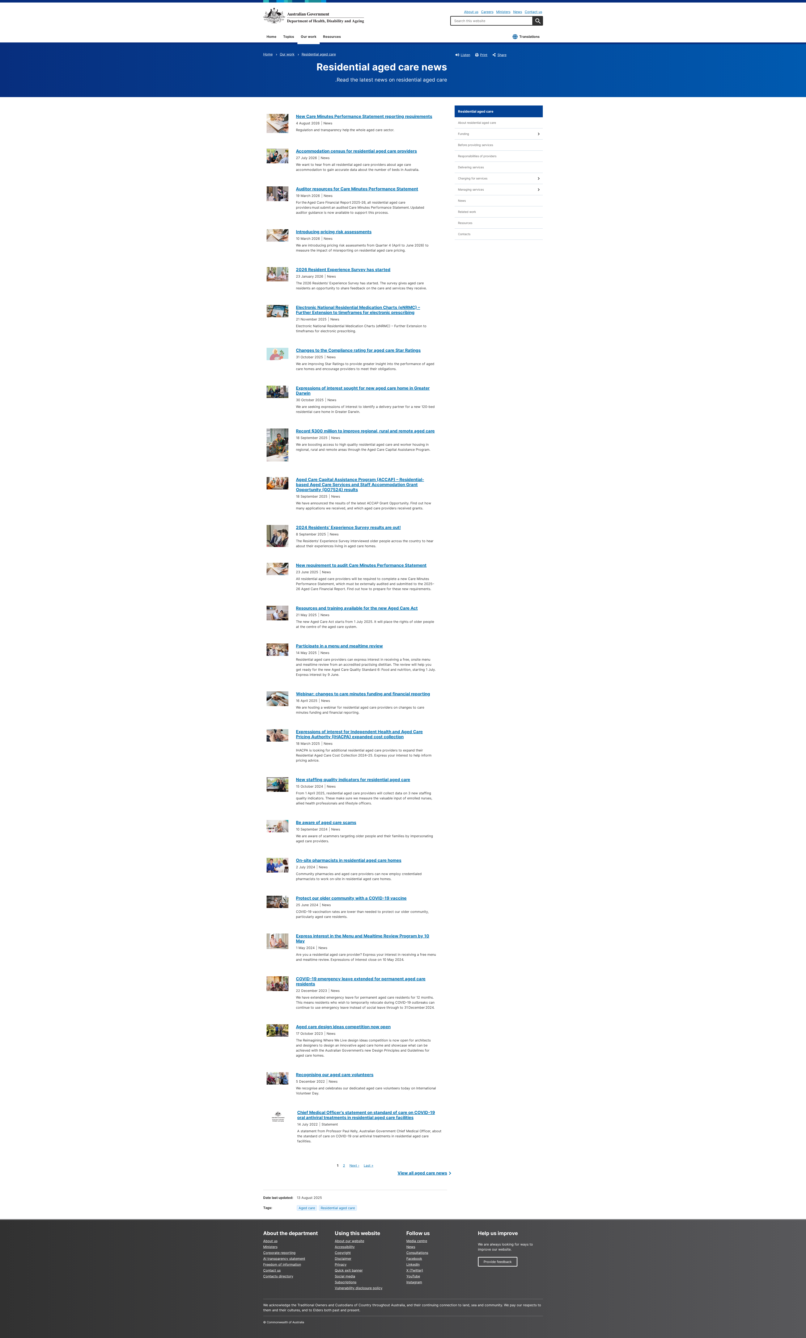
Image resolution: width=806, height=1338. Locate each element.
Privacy (341, 1264)
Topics (288, 36)
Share (501, 55)
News (517, 12)
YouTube (413, 1276)
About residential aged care (477, 122)
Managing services (471, 189)
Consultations (417, 1253)
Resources (332, 36)
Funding (463, 134)
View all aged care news (422, 1173)
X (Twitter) (414, 1270)
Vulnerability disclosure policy (358, 1288)
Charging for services (472, 178)
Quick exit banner (349, 1270)
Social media (345, 1276)
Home (271, 36)
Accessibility (345, 1247)
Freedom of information (282, 1264)
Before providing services (475, 145)
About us (471, 12)
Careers (487, 12)
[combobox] (491, 21)
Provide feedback (498, 1262)
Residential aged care (319, 54)
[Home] (313, 16)
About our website (349, 1241)
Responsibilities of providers (477, 156)
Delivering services (471, 167)
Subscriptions (345, 1282)
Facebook (414, 1258)
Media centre (416, 1241)
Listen (465, 55)
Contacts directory (278, 1276)
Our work (308, 36)
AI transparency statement (284, 1258)
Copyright (343, 1253)
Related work (467, 212)
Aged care (307, 1208)
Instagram (414, 1282)
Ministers (503, 12)
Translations (529, 36)
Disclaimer (343, 1258)
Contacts (464, 234)
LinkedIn (413, 1264)
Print (483, 55)
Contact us (533, 12)
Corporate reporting (279, 1253)
